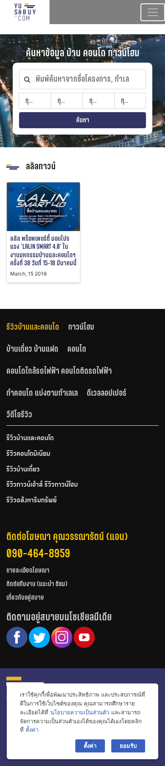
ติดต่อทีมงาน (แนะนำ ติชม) (36, 584)
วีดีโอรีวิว (19, 414)
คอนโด (76, 349)
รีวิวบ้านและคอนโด (32, 327)
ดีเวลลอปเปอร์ (106, 393)
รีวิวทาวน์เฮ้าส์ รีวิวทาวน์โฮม (42, 485)
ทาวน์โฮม (81, 327)
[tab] (37, 327)
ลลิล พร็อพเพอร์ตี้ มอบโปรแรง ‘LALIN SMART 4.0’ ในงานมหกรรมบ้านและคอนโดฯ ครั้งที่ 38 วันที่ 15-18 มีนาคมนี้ (43, 251)
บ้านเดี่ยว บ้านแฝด (32, 349)
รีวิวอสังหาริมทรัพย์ (31, 500)
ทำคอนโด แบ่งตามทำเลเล (42, 393)
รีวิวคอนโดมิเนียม (28, 454)
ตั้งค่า (32, 729)
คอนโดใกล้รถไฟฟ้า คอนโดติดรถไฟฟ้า (59, 371)
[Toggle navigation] (152, 12)
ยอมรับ (128, 745)
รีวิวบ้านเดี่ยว (23, 469)
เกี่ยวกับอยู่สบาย (25, 597)
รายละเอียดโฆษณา (28, 570)
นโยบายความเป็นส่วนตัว (79, 712)
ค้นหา (82, 120)
